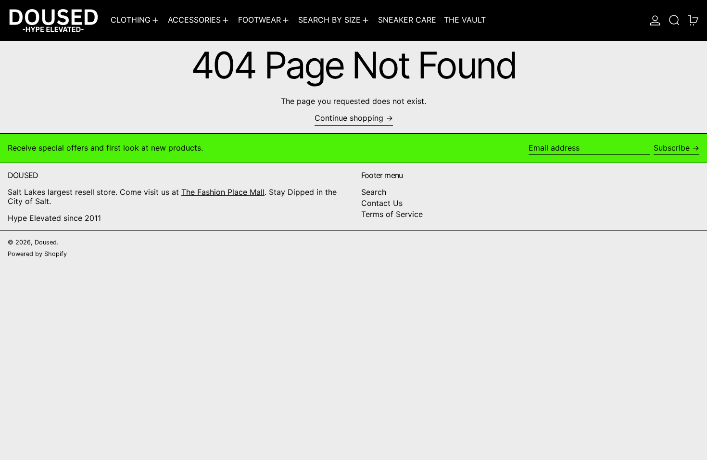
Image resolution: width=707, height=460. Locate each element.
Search (373, 192)
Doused (46, 242)
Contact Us (382, 203)
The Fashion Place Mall (223, 192)
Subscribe (672, 148)
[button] (674, 20)
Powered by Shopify (37, 253)
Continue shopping (349, 118)
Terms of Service (392, 214)
